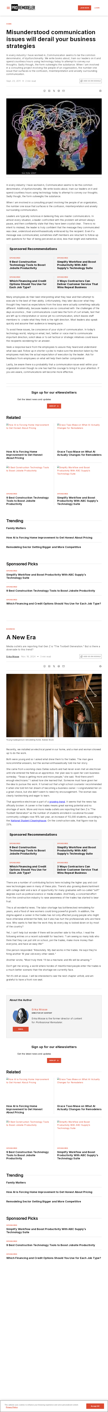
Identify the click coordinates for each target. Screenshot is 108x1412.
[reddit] (58, 90)
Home (8, 24)
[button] (8, 8)
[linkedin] (49, 90)
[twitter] (54, 90)
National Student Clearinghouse (28, 820)
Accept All (95, 1406)
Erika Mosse (12, 656)
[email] (63, 90)
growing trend (57, 801)
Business (10, 629)
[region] (54, 1406)
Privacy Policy (12, 1407)
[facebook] (44, 90)
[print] (100, 90)
